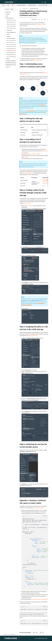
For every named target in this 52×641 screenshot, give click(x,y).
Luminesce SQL (9, 30)
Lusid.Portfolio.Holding (47, 181)
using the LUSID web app (39, 507)
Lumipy (8, 34)
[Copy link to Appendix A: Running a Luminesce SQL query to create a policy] (43, 503)
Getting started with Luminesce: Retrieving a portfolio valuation (11, 22)
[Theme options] (45, 2)
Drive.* (43, 185)
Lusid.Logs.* (44, 183)
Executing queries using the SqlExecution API (11, 48)
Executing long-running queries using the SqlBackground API (11, 46)
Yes (36, 632)
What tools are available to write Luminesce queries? (11, 26)
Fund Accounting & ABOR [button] (43, 5)
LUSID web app (30, 205)
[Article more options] (47, 20)
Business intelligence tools (11, 32)
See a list (26, 157)
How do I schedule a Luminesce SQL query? (11, 42)
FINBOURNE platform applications (11, 62)
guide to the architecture (37, 60)
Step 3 (45, 513)
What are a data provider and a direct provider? (11, 24)
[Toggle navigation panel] (18, 10)
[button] (9, 9)
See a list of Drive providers (35, 153)
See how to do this (27, 203)
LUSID (7, 16)
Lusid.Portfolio (45, 179)
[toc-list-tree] (39, 20)
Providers (8, 36)
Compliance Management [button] (21, 5)
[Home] (10, 2)
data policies (43, 104)
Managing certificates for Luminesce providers (11, 54)
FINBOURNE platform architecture (11, 64)
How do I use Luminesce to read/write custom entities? (11, 40)
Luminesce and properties (11, 38)
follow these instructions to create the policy (38, 599)
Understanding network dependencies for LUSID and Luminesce (11, 52)
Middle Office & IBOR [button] (32, 5)
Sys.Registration (30, 173)
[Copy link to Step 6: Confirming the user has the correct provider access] (40, 447)
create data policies (31, 110)
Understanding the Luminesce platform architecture (11, 20)
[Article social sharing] (42, 20)
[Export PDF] (45, 20)
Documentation (25, 8)
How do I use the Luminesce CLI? (11, 44)
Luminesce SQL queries (39, 24)
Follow (34, 19)
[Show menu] (42, 2)
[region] (35, 553)
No (43, 632)
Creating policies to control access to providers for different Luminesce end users (11, 50)
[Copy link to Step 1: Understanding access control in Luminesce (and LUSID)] (22, 69)
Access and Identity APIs (33, 335)
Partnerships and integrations (11, 60)
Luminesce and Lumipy (9, 18)
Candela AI (7, 58)
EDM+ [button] (3, 5)
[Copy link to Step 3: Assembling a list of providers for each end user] (43, 142)
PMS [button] (8, 5)
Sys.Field (25, 173)
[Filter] (16, 9)
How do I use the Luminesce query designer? (11, 28)
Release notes (8, 66)
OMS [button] (13, 5)
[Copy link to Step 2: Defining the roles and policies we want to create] (42, 121)
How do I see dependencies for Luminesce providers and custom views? (11, 56)
